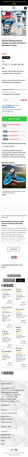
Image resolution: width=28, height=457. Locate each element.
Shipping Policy (6, 434)
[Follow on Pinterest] (15, 257)
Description (4, 217)
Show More (13, 249)
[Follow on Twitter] (12, 257)
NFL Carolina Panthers (8, 146)
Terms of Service (6, 419)
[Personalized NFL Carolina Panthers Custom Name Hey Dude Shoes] (14, 176)
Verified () (10, 280)
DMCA (3, 441)
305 (11, 285)
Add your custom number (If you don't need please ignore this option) (13, 81)
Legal (2, 444)
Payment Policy (6, 437)
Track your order (6, 422)
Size (3, 61)
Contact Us (4, 431)
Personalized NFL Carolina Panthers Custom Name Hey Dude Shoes (13, 192)
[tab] (14, 217)
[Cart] (25, 8)
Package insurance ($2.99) (11, 94)
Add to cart (14, 119)
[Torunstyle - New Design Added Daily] (14, 8)
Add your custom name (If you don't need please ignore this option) (13, 72)
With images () (15, 275)
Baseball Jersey (7, 39)
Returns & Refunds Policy (9, 413)
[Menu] (2, 8)
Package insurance (8, 89)
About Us (4, 410)
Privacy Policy (5, 416)
